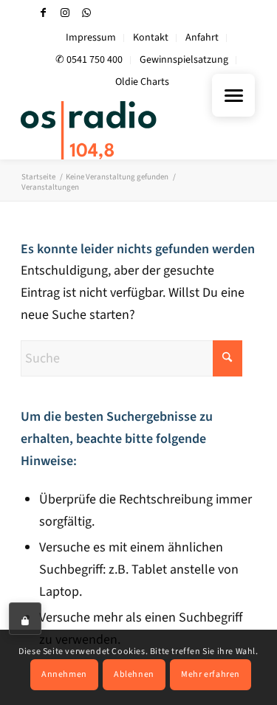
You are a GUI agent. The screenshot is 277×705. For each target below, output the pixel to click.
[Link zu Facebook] (44, 12)
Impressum (91, 37)
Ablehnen (134, 674)
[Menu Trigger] (233, 95)
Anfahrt (202, 37)
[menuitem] (91, 38)
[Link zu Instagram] (65, 12)
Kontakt (150, 37)
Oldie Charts (142, 82)
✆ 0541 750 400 (89, 59)
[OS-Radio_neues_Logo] (115, 129)
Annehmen (64, 674)
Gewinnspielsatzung (184, 59)
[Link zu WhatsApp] (86, 12)
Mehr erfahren (210, 674)
